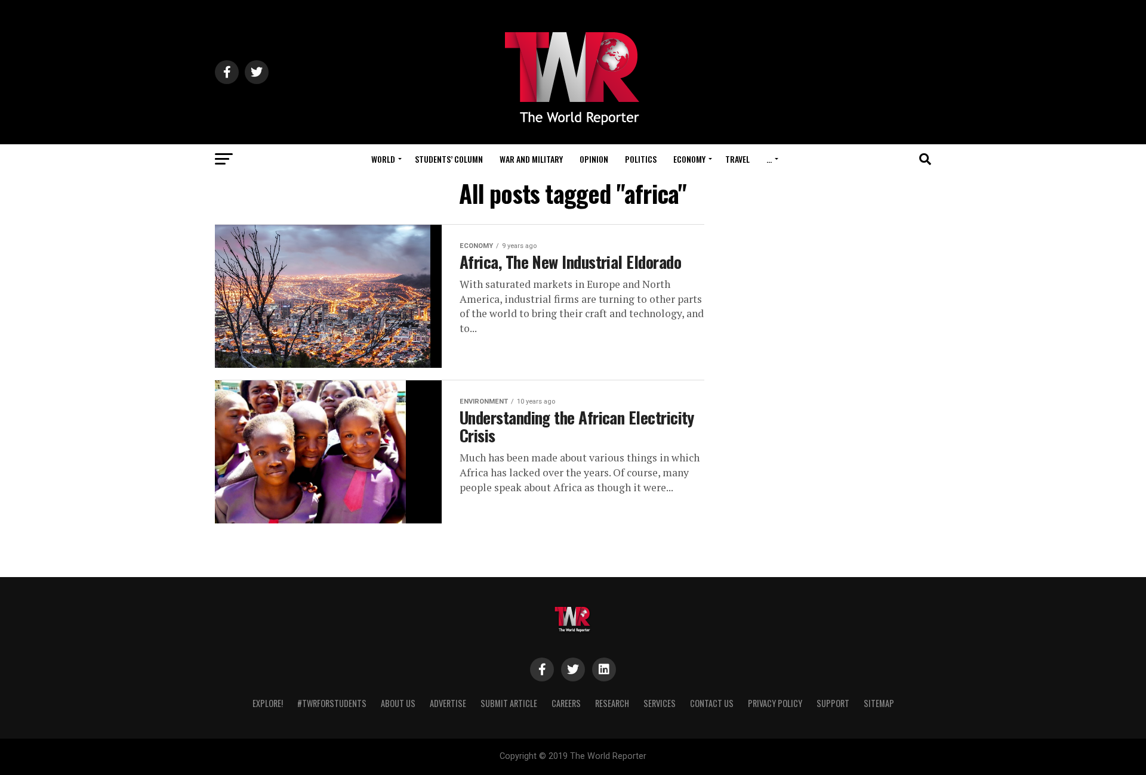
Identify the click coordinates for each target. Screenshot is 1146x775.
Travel (737, 159)
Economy (689, 159)
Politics (641, 159)
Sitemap (879, 703)
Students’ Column (449, 159)
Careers (566, 703)
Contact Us (712, 703)
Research (612, 703)
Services (659, 703)
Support (833, 703)
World (383, 159)
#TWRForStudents (331, 703)
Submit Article (508, 703)
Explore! (267, 703)
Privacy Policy (775, 703)
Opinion (594, 159)
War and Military (531, 159)
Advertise (448, 703)
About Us (398, 703)
